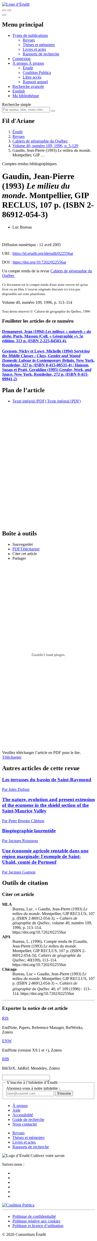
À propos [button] (20, 63)
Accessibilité (22, 1115)
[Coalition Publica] (18, 1205)
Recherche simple (16, 104)
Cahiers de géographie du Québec (40, 141)
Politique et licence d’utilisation (37, 1225)
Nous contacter (24, 1124)
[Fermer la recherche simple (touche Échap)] (9, 10)
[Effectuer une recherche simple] (4, 10)
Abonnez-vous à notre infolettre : (33, 1088)
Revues (29, 40)
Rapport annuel (35, 82)
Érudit (28, 68)
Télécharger (11, 757)
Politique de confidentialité (34, 1216)
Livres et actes (34, 49)
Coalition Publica (37, 72)
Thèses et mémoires (39, 45)
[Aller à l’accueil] (15, 4)
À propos (36, 63)
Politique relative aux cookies (36, 1221)
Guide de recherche (28, 1119)
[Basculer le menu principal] (4, 15)
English (18, 91)
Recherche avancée (28, 86)
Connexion (21, 58)
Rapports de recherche (41, 54)
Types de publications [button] (30, 35)
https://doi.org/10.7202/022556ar (39, 262)
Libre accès (32, 77)
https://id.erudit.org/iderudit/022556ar (42, 253)
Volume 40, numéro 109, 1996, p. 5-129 (45, 146)
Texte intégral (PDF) (29, 401)
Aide (16, 1110)
